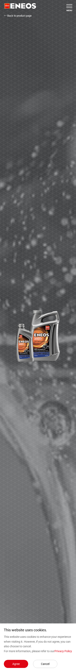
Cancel (45, 664)
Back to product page (19, 15)
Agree (16, 664)
